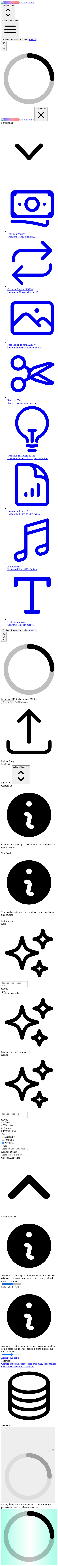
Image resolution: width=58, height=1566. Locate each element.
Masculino (9, 1136)
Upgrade (6, 1361)
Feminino (9, 1140)
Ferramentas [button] (7, 122)
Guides (14, 39)
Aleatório (9, 1143)
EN (3, 46)
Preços (5, 39)
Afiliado (23, 39)
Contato (32, 39)
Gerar (51, 1450)
